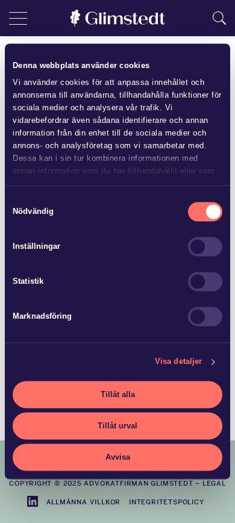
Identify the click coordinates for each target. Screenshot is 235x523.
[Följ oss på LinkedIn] (32, 501)
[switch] (205, 246)
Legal (214, 483)
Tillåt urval (117, 425)
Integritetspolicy (166, 502)
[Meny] (18, 18)
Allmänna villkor (83, 502)
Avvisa (117, 457)
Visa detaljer (178, 361)
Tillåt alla (118, 394)
